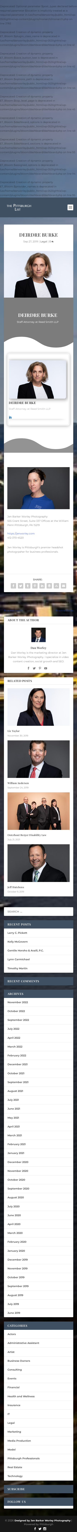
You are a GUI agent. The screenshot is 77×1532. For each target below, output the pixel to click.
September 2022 (18, 1020)
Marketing (14, 1431)
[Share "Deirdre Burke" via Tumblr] (27, 585)
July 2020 (14, 1206)
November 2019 (18, 1268)
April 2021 (14, 1126)
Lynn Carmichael (19, 959)
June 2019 (14, 1312)
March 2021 (15, 1135)
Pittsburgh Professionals (24, 1458)
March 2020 (15, 1233)
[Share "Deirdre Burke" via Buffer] (49, 585)
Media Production (19, 1440)
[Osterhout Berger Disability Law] (39, 811)
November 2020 (18, 1171)
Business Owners (19, 1360)
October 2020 (16, 1179)
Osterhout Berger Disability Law (27, 835)
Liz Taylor (14, 731)
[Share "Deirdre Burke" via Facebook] (13, 585)
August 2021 (15, 1091)
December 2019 (18, 1259)
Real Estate (15, 1467)
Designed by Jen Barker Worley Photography (43, 1520)
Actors (12, 1334)
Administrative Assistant (23, 1343)
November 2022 (18, 1002)
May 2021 (13, 1117)
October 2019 (16, 1277)
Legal (43, 241)
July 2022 (13, 1028)
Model (12, 1449)
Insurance (14, 1405)
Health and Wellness (21, 1396)
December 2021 (18, 1064)
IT (9, 1414)
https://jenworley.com (21, 533)
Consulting (15, 1369)
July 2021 (13, 1099)
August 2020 (16, 1197)
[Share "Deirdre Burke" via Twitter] (20, 585)
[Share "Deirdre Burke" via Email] (63, 585)
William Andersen (18, 783)
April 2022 (14, 1037)
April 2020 (14, 1224)
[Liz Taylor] (39, 707)
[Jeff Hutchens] (39, 863)
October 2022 (16, 1011)
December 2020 (18, 1162)
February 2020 (17, 1241)
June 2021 (14, 1108)
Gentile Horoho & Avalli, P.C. (26, 950)
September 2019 (18, 1286)
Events (12, 1378)
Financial (14, 1387)
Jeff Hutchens (16, 887)
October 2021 (16, 1073)
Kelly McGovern (18, 941)
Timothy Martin (18, 968)
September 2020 (18, 1188)
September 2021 (18, 1082)
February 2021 (17, 1144)
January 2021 (16, 1153)
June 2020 (14, 1215)
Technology (15, 1476)
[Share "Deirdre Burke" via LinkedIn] (42, 585)
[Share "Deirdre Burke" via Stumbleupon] (56, 585)
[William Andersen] (39, 759)
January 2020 (16, 1250)
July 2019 (13, 1304)
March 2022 (15, 1046)
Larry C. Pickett (17, 932)
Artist (11, 1352)
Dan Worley (39, 648)
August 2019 (15, 1295)
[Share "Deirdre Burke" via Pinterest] (34, 585)
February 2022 (17, 1055)
